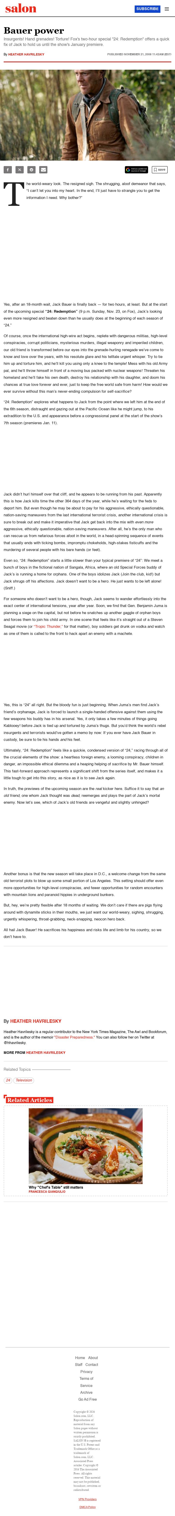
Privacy (86, 1372)
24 (8, 1080)
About (93, 1358)
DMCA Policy (88, 1507)
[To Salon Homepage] (20, 8)
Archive (86, 1393)
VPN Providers (87, 1499)
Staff (78, 1365)
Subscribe (147, 9)
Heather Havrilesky (26, 54)
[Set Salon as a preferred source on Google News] (136, 169)
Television (23, 1080)
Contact (91, 1365)
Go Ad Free (87, 1400)
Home (80, 1358)
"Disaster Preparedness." (74, 1037)
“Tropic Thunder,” (48, 627)
